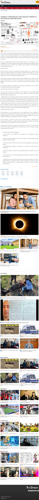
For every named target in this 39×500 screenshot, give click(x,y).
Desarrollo (5, 10)
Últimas (7, 8)
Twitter (30, 490)
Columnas (28, 8)
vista (1, 274)
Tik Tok (35, 490)
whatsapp (31, 490)
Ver (2, 10)
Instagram (33, 490)
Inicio (3, 8)
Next (37, 32)
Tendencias (17, 8)
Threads (37, 490)
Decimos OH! (23, 8)
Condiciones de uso (3, 498)
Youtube (34, 490)
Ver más (2, 188)
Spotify (38, 490)
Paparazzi (12, 8)
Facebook (28, 490)
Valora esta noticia (4, 169)
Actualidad (33, 8)
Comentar (34, 49)
